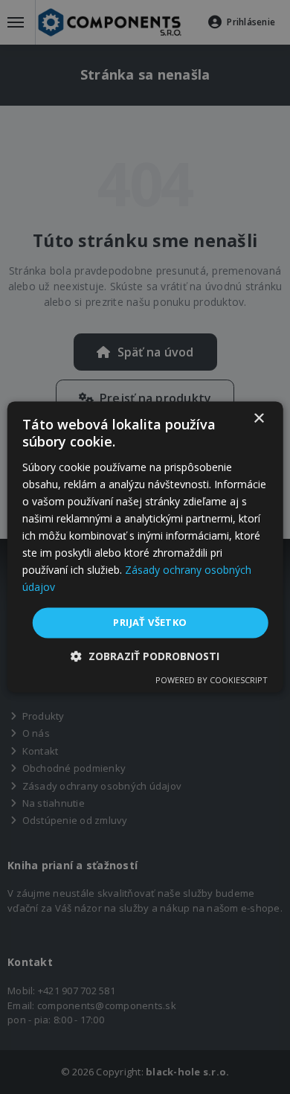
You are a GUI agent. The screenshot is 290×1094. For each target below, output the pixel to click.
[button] (145, 657)
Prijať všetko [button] (150, 622)
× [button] (258, 418)
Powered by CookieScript (211, 680)
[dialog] (145, 546)
